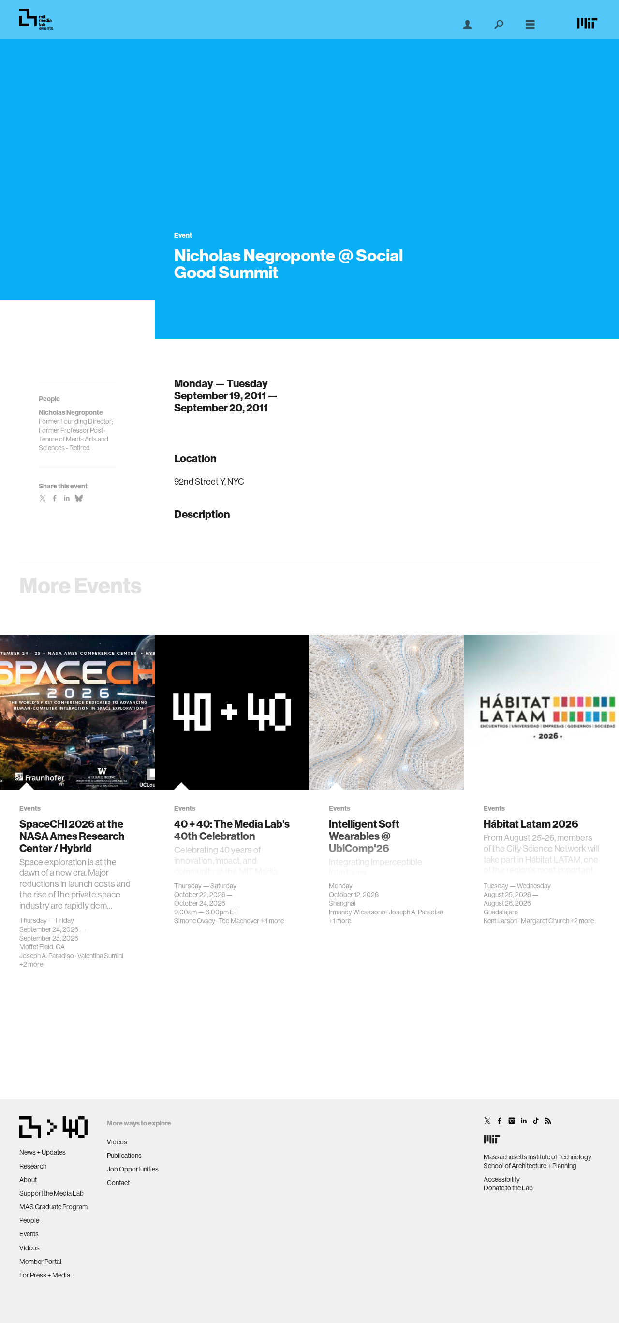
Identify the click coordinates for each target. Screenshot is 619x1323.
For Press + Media (44, 1275)
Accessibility (502, 1179)
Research (32, 1166)
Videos (29, 1248)
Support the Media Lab (51, 1193)
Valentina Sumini (100, 955)
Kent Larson (500, 920)
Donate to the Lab (508, 1188)
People (29, 1220)
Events (29, 1234)
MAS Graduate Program (53, 1206)
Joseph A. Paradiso (46, 955)
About (28, 1179)
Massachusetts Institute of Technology (537, 1157)
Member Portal (40, 1261)
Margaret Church (545, 920)
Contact (118, 1182)
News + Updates (42, 1152)
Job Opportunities (133, 1169)
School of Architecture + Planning (530, 1165)
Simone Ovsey (194, 920)
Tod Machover (239, 920)
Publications (124, 1155)
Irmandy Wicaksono (357, 912)
